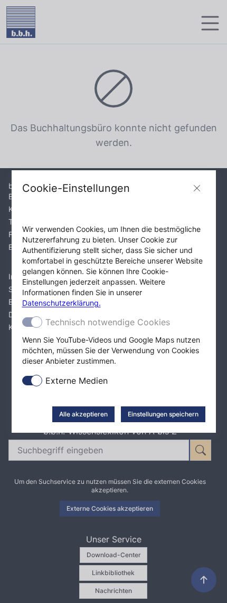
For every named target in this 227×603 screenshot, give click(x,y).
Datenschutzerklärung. (61, 302)
